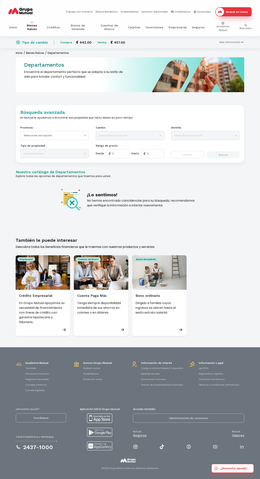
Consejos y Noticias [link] (36, 384)
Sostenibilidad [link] (91, 373)
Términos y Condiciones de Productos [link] (219, 384)
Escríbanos (41, 417)
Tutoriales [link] (30, 368)
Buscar (223, 154)
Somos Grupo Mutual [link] (97, 362)
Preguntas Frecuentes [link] (37, 379)
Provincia (26, 127)
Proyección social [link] (92, 379)
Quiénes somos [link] (91, 368)
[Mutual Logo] (23, 12)
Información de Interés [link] (156, 362)
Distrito (176, 127)
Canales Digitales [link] (35, 390)
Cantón (100, 127)
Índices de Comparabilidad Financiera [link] (162, 384)
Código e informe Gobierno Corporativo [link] (162, 368)
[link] (79, 12)
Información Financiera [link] (153, 379)
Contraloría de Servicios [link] (212, 379)
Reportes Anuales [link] (150, 373)
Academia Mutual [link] (37, 362)
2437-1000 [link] (38, 447)
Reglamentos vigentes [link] (211, 373)
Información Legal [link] (211, 362)
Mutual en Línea (237, 11)
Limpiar (187, 154)
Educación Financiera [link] (37, 373)
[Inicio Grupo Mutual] (130, 462)
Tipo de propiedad (32, 145)
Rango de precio (107, 145)
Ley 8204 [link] (203, 368)
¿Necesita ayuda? (233, 468)
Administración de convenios (188, 418)
